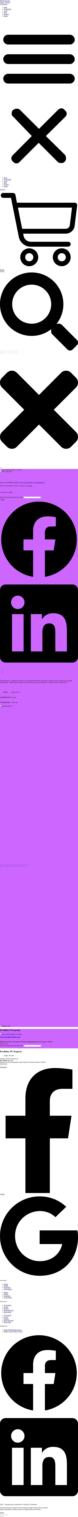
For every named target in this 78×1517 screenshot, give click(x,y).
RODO (6, 1286)
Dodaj (2, 499)
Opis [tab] (5, 671)
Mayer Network (8, 1310)
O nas (5, 11)
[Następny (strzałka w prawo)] (2, 1516)
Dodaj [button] (2, 1047)
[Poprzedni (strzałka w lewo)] (1, 1516)
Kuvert (6, 1307)
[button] (39, 96)
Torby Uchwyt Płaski (26, 482)
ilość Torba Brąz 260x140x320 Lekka (11, 497)
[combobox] (9, 352)
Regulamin (7, 1287)
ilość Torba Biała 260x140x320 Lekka (11, 1046)
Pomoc (6, 1284)
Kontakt (6, 14)
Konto (6, 16)
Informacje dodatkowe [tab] (10, 672)
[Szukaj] (1, 468)
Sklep (5, 7)
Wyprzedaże (7, 9)
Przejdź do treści (5, 1)
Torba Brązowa (40, 482)
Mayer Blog (7, 1312)
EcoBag (6, 1309)
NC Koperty (7, 1305)
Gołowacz (40, 1504)
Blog (5, 12)
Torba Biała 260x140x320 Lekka (10, 1037)
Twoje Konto (8, 1289)
